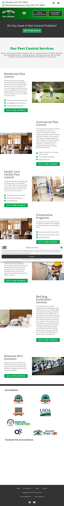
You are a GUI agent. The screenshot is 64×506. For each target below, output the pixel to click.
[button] (61, 247)
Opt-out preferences (27, 259)
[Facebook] (54, 3)
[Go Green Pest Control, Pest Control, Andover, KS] (45, 422)
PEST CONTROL (27, 488)
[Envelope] (58, 3)
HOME (18, 488)
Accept (32, 256)
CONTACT (44, 488)
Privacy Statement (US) (25, 496)
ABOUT (37, 488)
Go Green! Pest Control (36, 492)
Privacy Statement (36, 259)
